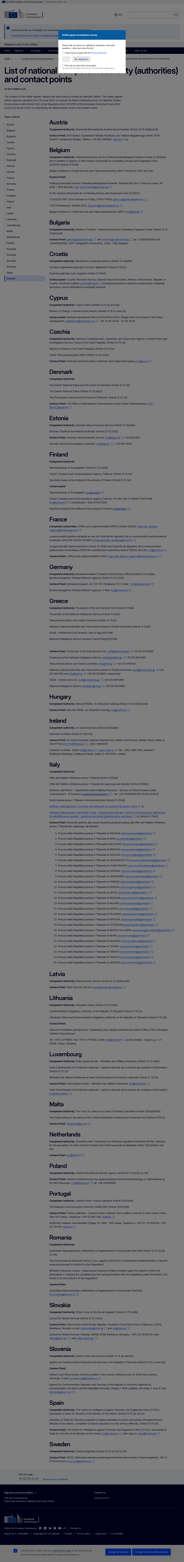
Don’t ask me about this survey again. (81, 65)
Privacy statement (99, 52)
